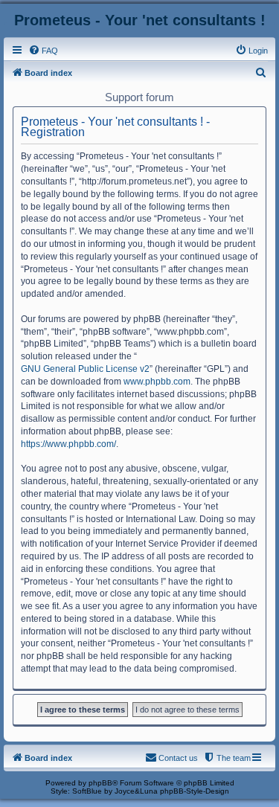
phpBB (100, 783)
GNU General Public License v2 (85, 369)
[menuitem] (43, 51)
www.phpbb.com (157, 381)
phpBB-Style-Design (194, 791)
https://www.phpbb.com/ (68, 444)
